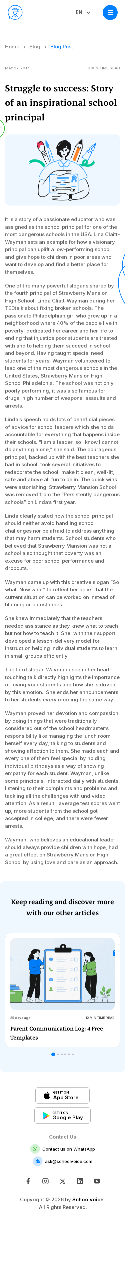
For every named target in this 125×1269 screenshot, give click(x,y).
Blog (34, 46)
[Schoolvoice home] (15, 12)
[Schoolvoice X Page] (62, 1181)
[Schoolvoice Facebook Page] (28, 1181)
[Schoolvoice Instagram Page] (45, 1181)
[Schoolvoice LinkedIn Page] (79, 1181)
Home (12, 46)
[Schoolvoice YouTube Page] (97, 1181)
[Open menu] (110, 12)
